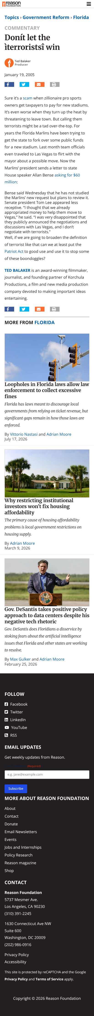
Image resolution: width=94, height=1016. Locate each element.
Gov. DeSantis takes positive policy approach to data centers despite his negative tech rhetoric (47, 615)
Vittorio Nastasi (24, 434)
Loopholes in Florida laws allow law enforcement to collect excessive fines (47, 390)
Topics (12, 17)
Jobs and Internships (23, 847)
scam (27, 98)
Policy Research (19, 855)
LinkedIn (18, 719)
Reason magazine (20, 862)
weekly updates (26, 757)
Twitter (16, 712)
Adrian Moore (59, 434)
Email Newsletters (21, 831)
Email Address (23, 766)
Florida (81, 17)
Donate (11, 824)
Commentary (22, 28)
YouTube (19, 727)
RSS (13, 735)
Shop (9, 870)
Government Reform (46, 17)
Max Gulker (20, 659)
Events (10, 839)
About (10, 808)
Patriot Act (14, 251)
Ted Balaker (17, 270)
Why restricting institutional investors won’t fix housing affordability (39, 506)
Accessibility (15, 961)
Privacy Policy (17, 954)
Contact (11, 816)
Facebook (19, 704)
